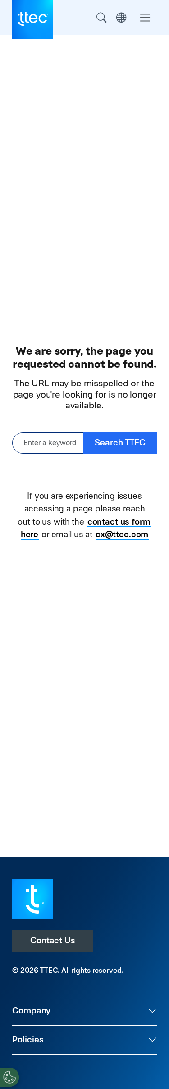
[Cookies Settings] (9, 1077)
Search (101, 17)
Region (121, 17)
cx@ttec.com (122, 534)
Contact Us (52, 940)
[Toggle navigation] (145, 17)
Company (31, 1010)
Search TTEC (120, 442)
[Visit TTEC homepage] (32, 898)
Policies (28, 1039)
